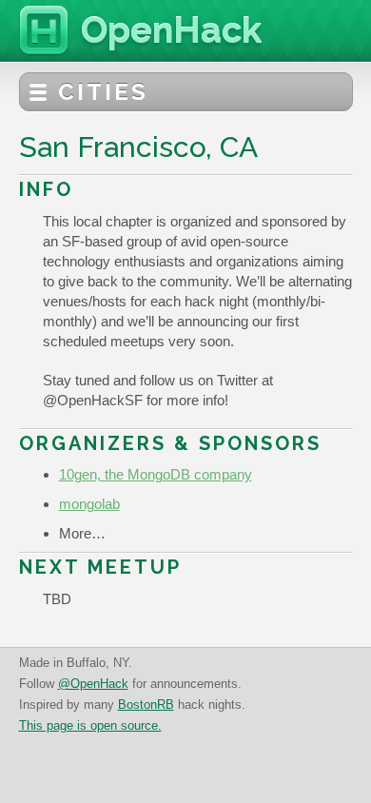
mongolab (89, 504)
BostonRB (146, 704)
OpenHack (171, 30)
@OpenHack (93, 683)
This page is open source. (90, 725)
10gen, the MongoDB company (155, 474)
